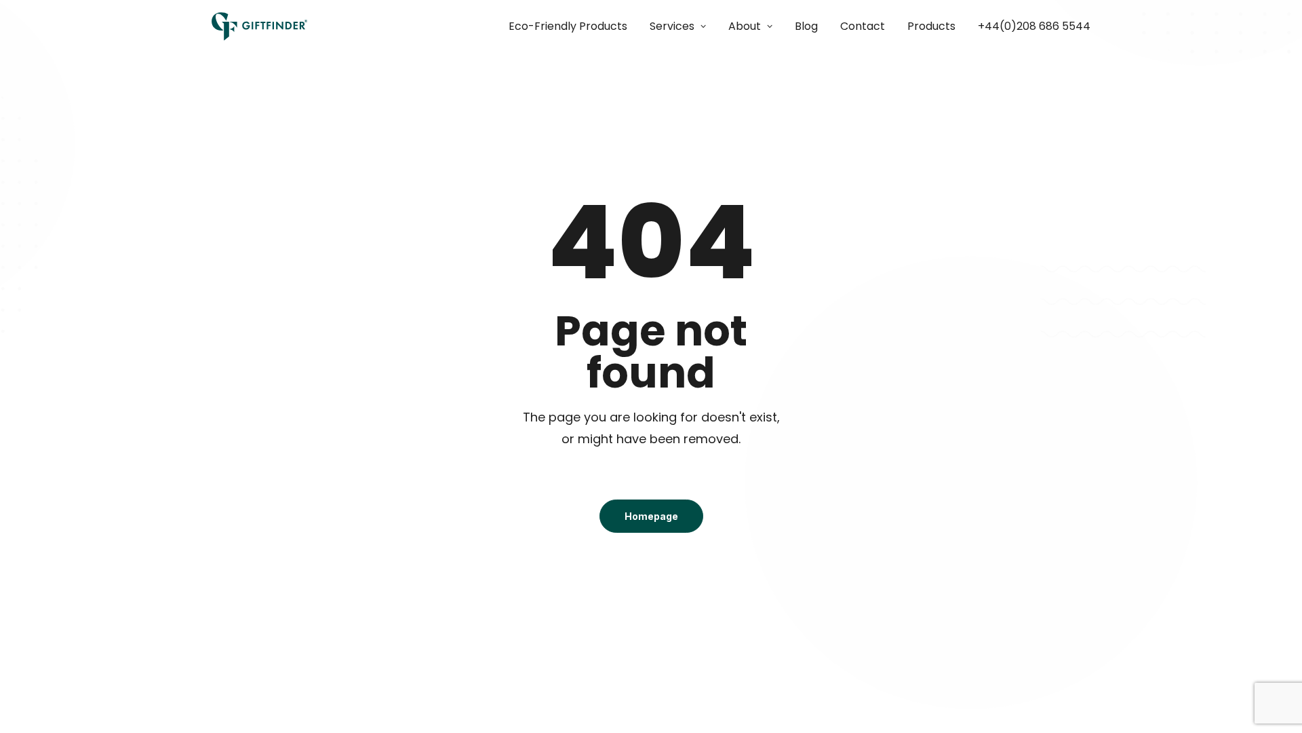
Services (672, 26)
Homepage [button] (651, 516)
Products (931, 26)
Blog (806, 26)
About (744, 26)
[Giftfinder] (260, 26)
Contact (862, 26)
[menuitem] (573, 26)
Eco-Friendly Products (568, 26)
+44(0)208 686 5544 (1034, 26)
